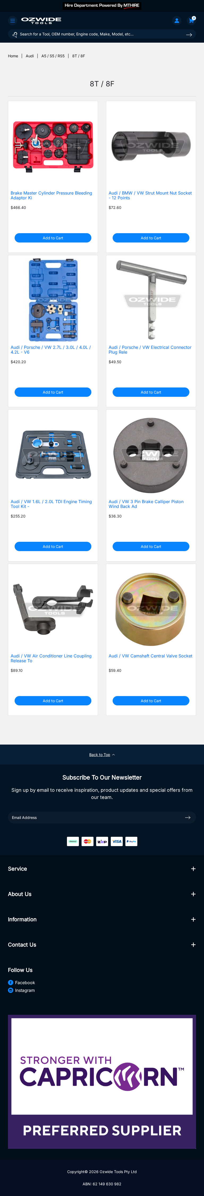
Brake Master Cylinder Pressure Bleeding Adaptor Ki (51, 196)
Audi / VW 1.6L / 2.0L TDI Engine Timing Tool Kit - (51, 504)
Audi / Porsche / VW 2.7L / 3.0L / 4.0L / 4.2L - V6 (51, 350)
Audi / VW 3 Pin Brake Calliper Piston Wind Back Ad (146, 504)
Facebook (25, 982)
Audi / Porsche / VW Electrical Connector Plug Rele (150, 350)
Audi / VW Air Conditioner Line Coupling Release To (51, 658)
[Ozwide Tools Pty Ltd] (41, 20)
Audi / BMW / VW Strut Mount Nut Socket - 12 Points (150, 196)
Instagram (25, 990)
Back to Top (99, 754)
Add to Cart (53, 238)
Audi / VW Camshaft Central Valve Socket (150, 655)
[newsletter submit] (188, 817)
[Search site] (189, 35)
